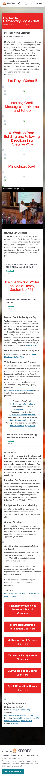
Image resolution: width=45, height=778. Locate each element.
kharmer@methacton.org (20, 710)
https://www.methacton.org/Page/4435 (19, 715)
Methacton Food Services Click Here (22, 642)
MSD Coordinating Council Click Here (22, 672)
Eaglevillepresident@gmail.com (22, 404)
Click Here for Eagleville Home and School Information (22, 609)
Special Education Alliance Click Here (22, 688)
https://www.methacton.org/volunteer (19, 390)
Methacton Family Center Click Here (22, 657)
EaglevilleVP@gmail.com (22, 409)
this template (32, 345)
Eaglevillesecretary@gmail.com (22, 420)
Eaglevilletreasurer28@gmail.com (22, 415)
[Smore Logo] (9, 3)
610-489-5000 (16, 723)
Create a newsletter (13, 771)
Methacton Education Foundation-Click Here (22, 626)
